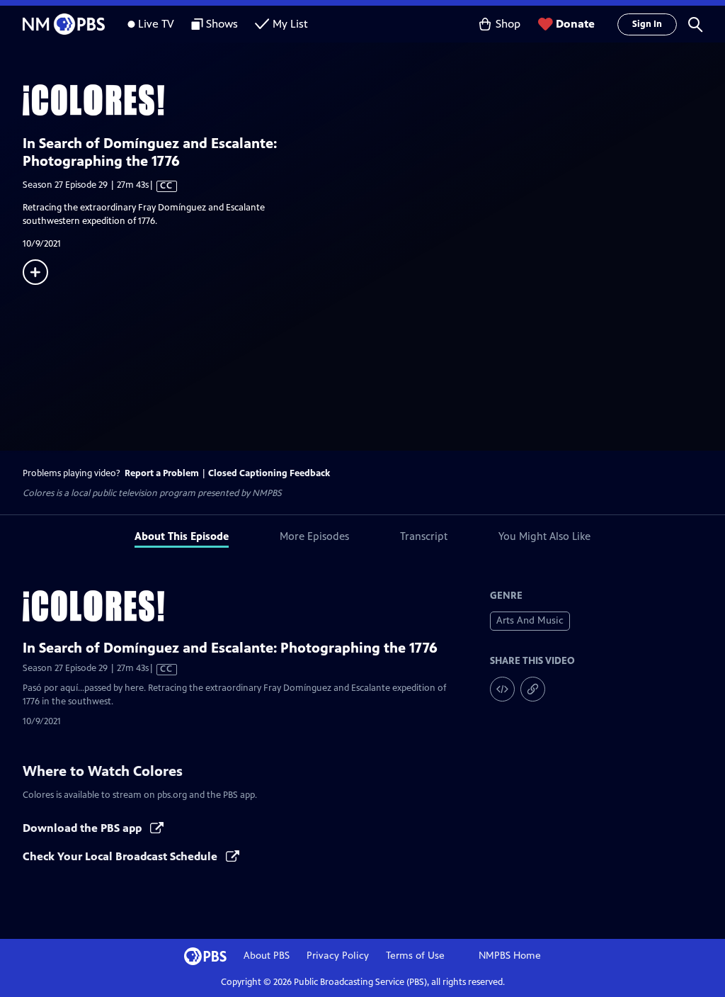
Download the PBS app (83, 828)
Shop (508, 23)
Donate (575, 23)
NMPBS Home (510, 956)
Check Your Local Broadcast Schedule (121, 856)
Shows (222, 23)
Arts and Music (530, 620)
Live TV (156, 23)
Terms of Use (415, 956)
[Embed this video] (502, 689)
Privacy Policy (338, 956)
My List (290, 23)
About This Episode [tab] (182, 536)
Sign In (647, 24)
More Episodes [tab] (314, 536)
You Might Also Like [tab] (544, 536)
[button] (695, 24)
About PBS (267, 956)
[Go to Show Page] (374, 100)
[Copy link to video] (532, 689)
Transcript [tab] (423, 536)
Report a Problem (162, 473)
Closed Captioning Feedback (269, 473)
